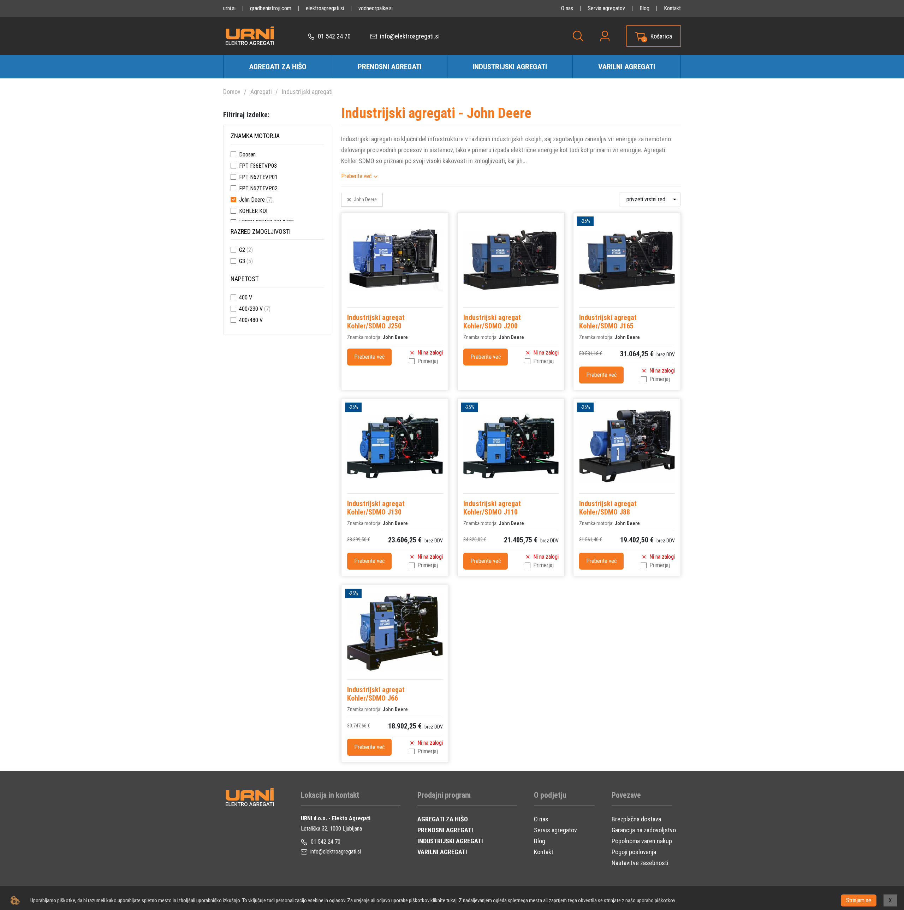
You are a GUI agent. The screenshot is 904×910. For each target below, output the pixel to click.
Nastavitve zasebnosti (640, 863)
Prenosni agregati (390, 67)
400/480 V (251, 320)
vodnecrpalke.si (375, 8)
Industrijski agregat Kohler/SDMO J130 (376, 507)
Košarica (661, 36)
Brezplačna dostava (636, 819)
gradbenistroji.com (270, 8)
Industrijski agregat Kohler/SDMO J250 (376, 321)
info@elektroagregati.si (409, 36)
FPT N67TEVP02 (258, 188)
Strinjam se (858, 900)
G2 (242, 249)
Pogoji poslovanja (634, 852)
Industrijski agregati (509, 67)
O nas (567, 8)
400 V (245, 297)
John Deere (252, 199)
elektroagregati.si (325, 8)
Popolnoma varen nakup (642, 841)
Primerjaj (427, 361)
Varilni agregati (626, 67)
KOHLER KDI (253, 211)
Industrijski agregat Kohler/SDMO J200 (492, 321)
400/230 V (251, 308)
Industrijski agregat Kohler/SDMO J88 (608, 507)
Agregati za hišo (278, 67)
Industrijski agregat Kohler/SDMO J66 (376, 693)
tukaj (451, 900)
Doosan (247, 154)
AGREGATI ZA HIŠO (442, 819)
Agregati (261, 91)
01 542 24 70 (333, 36)
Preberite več (356, 176)
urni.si (229, 8)
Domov (231, 91)
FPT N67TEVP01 (258, 177)
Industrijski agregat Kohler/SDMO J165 (608, 321)
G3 (242, 261)
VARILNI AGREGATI (442, 852)
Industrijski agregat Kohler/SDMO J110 (492, 507)
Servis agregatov (606, 8)
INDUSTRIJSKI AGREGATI (450, 841)
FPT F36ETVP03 (258, 165)
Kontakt (672, 8)
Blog (644, 8)
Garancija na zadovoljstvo (644, 830)
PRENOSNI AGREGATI (445, 830)
